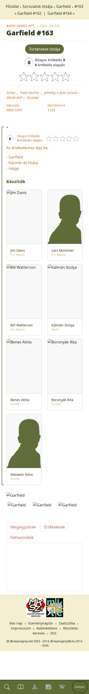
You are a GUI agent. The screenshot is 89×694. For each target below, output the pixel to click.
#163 (79, 6)
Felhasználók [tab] (22, 537)
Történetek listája (44, 49)
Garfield (63, 6)
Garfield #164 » (61, 13)
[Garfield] (44, 495)
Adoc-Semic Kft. (20, 25)
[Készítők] (34, 687)
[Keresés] (7, 687)
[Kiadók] (48, 687)
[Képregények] (20, 687)
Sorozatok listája (37, 6)
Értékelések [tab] (54, 527)
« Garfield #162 (28, 13)
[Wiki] (62, 687)
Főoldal (12, 6)
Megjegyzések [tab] (23, 527)
